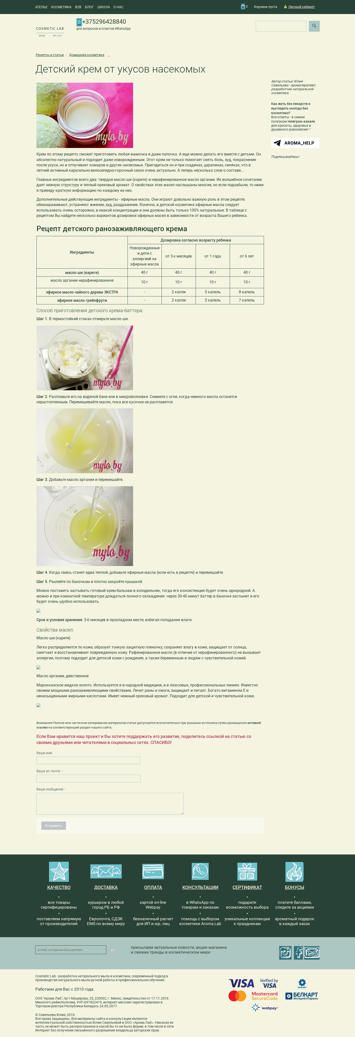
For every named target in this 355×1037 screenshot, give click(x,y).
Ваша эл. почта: (48, 771)
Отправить (53, 826)
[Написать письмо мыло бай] (312, 953)
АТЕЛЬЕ (41, 7)
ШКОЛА (104, 7)
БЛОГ (89, 7)
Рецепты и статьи (50, 55)
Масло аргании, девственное (62, 676)
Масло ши (45, 638)
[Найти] (314, 26)
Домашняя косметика (86, 55)
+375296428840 (104, 21)
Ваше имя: (44, 752)
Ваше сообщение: (50, 789)
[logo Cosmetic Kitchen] (50, 31)
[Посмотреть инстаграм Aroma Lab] (285, 953)
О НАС (118, 7)
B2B (78, 7)
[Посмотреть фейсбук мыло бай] (298, 953)
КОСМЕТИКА (61, 7)
